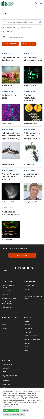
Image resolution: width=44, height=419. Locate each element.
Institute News (10, 27)
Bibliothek (5, 294)
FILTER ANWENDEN (10, 44)
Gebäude (27, 325)
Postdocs (27, 289)
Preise (4, 371)
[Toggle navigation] (41, 3)
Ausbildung (30, 282)
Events (4, 325)
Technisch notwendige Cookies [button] (14, 414)
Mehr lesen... (7, 406)
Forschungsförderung (9, 298)
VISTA (3, 388)
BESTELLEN (22, 255)
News (3, 321)
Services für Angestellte (32, 339)
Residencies (6, 384)
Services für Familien (31, 336)
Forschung (7, 282)
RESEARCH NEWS (7, 53)
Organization (6, 368)
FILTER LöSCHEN (28, 44)
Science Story (10, 31)
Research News (26, 27)
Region (26, 350)
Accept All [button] (24, 410)
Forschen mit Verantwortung (7, 302)
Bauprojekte (28, 328)
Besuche (26, 347)
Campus (27, 317)
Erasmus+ (27, 343)
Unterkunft (27, 332)
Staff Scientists (7, 291)
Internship (27, 293)
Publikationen (6, 307)
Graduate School (29, 285)
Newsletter (5, 328)
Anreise (26, 321)
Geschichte (5, 380)
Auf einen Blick (7, 364)
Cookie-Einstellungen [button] (11, 410)
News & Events (9, 317)
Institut (6, 360)
